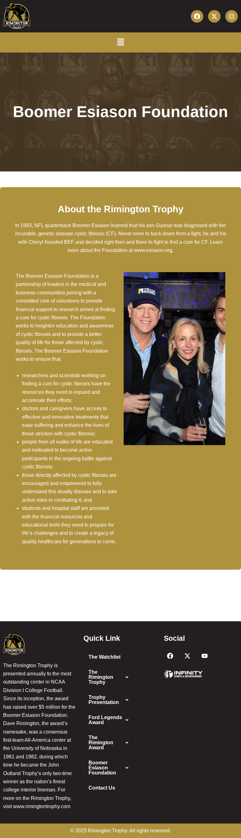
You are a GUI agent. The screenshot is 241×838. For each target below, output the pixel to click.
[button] (120, 42)
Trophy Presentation (103, 700)
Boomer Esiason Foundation (102, 767)
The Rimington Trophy (100, 677)
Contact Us (101, 788)
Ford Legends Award (105, 720)
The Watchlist (104, 657)
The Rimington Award (100, 742)
